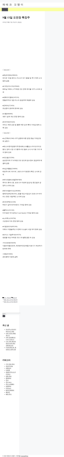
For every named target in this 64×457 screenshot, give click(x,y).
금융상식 (8, 368)
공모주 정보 (9, 366)
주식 (5, 298)
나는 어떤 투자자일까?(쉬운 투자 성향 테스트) (11, 343)
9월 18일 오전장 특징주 (11, 302)
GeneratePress (24, 456)
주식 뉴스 (9, 382)
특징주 (9, 298)
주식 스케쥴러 (10, 384)
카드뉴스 (8, 388)
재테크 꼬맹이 (13, 4)
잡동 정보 (9, 376)
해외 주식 (9, 394)
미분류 (8, 370)
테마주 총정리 (10, 390)
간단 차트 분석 (10, 364)
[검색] (3, 316)
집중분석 (8, 386)
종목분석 (8, 378)
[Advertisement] (32, 35)
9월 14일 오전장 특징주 (11, 300)
